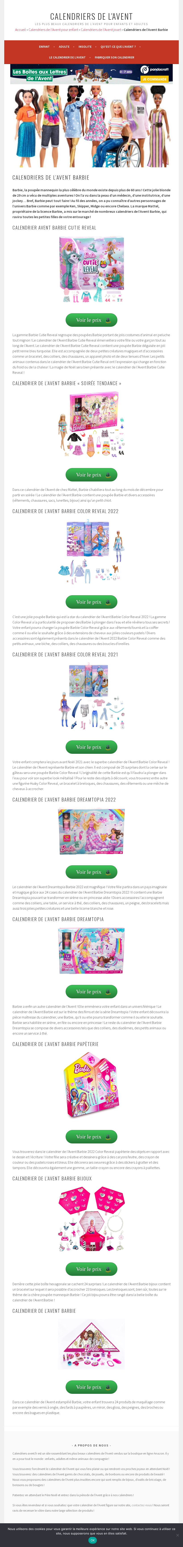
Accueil (20, 29)
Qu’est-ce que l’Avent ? (118, 47)
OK (93, 1540)
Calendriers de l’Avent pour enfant (53, 29)
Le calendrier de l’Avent (67, 57)
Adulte (64, 47)
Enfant (44, 47)
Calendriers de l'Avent (91, 16)
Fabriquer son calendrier (114, 57)
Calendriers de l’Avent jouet (101, 29)
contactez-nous (142, 1505)
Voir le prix (89, 320)
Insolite (85, 47)
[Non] (177, 1535)
